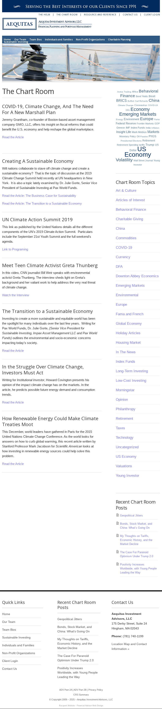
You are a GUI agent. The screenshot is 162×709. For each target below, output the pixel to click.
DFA (128, 110)
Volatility (124, 159)
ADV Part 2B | (81, 690)
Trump (150, 144)
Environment (131, 119)
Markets (153, 132)
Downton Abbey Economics (137, 276)
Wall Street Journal (143, 160)
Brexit (152, 96)
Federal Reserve (126, 123)
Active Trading (124, 92)
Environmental (127, 295)
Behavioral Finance (131, 210)
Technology (125, 438)
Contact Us (130, 14)
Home (7, 39)
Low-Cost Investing (131, 381)
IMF (128, 127)
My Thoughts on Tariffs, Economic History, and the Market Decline (136, 540)
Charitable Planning (119, 39)
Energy (119, 119)
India (148, 127)
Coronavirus (140, 105)
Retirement (148, 140)
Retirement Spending (127, 145)
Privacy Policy (95, 690)
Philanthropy (125, 409)
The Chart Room (67, 14)
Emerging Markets (137, 114)
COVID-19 (153, 105)
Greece (120, 127)
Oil (138, 136)
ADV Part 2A (65, 690)
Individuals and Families (59, 39)
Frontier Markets (145, 123)
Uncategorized (127, 447)
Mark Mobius (139, 132)
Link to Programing (15, 249)
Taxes (120, 428)
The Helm (44, 14)
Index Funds (138, 127)
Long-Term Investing (132, 371)
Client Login (152, 14)
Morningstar (125, 390)
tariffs (142, 145)
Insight (120, 132)
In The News (126, 352)
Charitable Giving (129, 219)
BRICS (121, 100)
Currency (123, 257)
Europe (146, 119)
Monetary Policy (127, 136)
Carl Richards (141, 101)
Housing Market (128, 343)
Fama (157, 119)
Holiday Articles (128, 333)
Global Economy (129, 324)
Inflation (155, 128)
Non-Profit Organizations (90, 39)
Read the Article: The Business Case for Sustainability (39, 195)
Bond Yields (142, 96)
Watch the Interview (15, 295)
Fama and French (129, 314)
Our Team (20, 39)
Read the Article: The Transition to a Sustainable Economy (42, 203)
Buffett (131, 101)
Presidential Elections (131, 141)
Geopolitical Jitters (131, 515)
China (154, 100)
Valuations (124, 466)
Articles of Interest (130, 200)
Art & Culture (126, 191)
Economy (140, 109)
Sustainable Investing (16, 42)
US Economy (137, 151)
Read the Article (13, 137)
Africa (135, 91)
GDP (157, 123)
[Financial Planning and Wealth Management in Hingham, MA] (49, 24)
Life (128, 132)
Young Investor (127, 476)
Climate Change (126, 105)
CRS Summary (81, 694)
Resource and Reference (100, 14)
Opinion (122, 400)
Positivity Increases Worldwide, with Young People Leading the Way (138, 568)
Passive (144, 136)
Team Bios (36, 39)
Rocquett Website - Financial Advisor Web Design (81, 706)
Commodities (126, 238)
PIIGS (152, 136)
